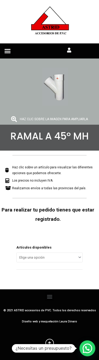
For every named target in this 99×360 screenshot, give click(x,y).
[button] (8, 51)
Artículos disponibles (33, 247)
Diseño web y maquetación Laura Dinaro (49, 321)
